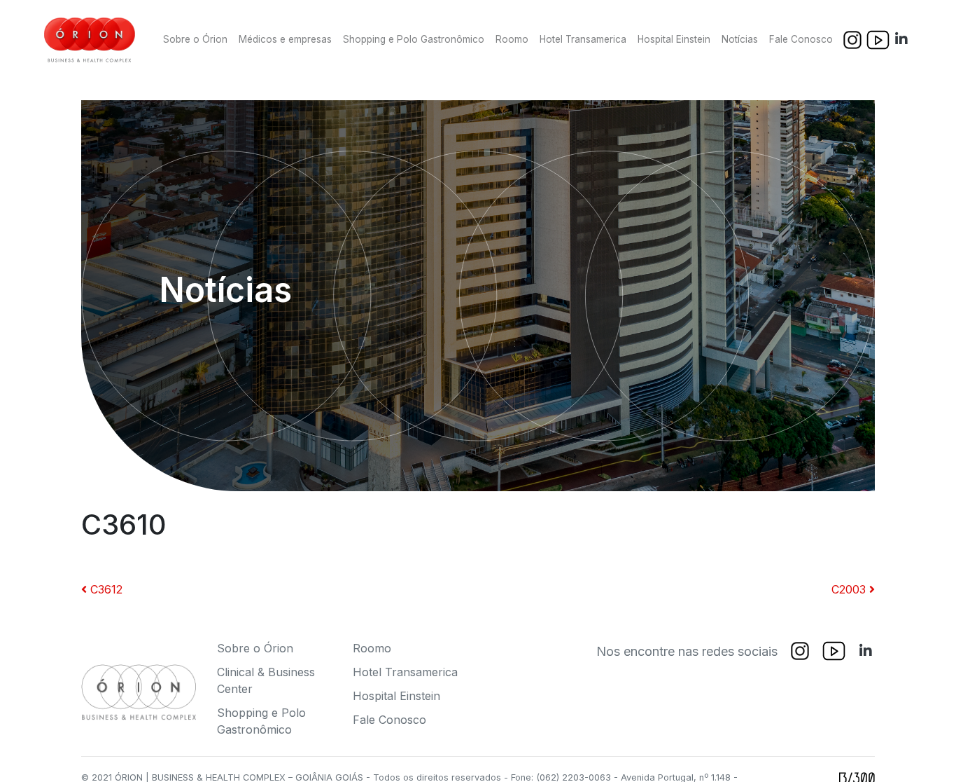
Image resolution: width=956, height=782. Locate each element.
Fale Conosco (801, 39)
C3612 (104, 589)
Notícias (740, 39)
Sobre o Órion (195, 39)
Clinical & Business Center (266, 680)
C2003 (850, 589)
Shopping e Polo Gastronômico (413, 39)
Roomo (511, 39)
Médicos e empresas (285, 39)
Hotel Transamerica (583, 39)
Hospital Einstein (674, 39)
